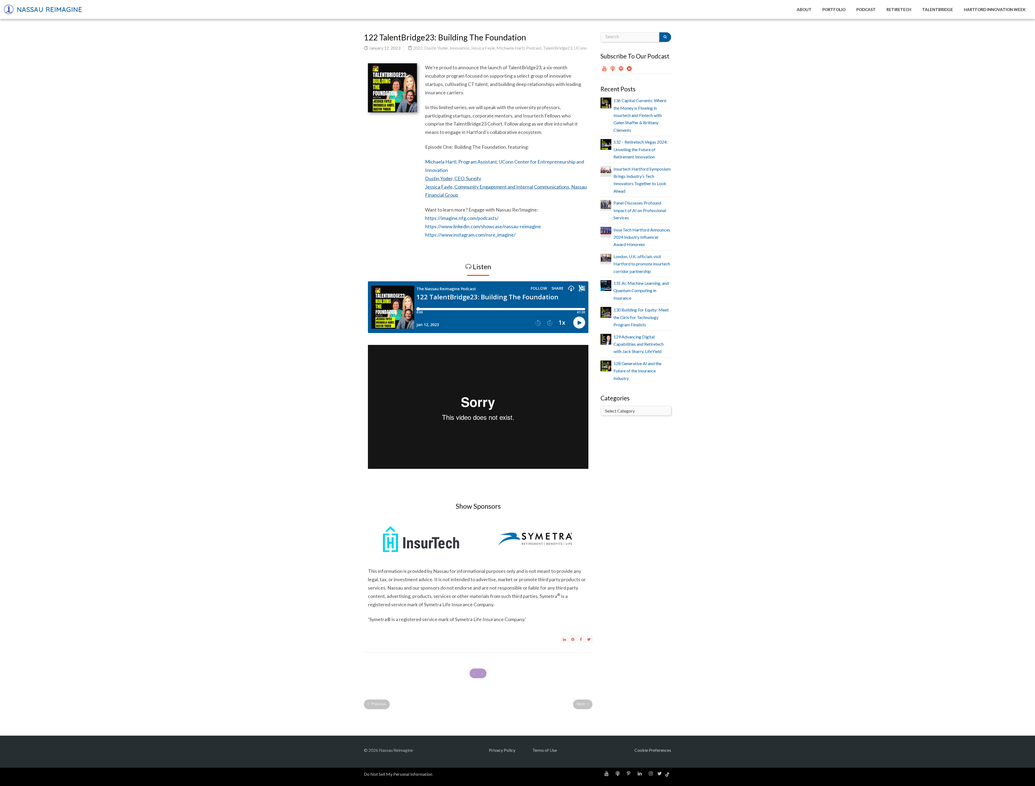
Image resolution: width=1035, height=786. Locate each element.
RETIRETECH (898, 9)
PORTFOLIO (834, 9)
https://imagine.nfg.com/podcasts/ (462, 218)
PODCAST (866, 9)
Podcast (533, 47)
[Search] (665, 37)
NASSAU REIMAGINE (48, 9)
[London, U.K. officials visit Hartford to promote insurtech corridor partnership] (606, 257)
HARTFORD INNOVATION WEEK (995, 9)
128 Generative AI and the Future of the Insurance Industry (637, 371)
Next (581, 704)
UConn (580, 47)
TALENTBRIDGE (937, 9)
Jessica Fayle (483, 47)
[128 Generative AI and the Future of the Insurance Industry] (606, 365)
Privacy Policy (502, 750)
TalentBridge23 (557, 47)
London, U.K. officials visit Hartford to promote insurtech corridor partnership (641, 264)
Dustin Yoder (436, 47)
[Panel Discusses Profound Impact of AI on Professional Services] (606, 203)
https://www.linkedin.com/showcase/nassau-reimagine (483, 226)
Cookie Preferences (652, 750)
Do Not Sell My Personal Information (398, 774)
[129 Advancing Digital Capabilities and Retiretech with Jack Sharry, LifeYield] (606, 338)
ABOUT (804, 9)
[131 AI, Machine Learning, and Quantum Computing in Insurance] (606, 285)
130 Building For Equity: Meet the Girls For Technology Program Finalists (641, 317)
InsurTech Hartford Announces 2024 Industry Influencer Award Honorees (641, 237)
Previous (378, 704)
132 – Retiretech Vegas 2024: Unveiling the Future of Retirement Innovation (640, 149)
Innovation (459, 47)
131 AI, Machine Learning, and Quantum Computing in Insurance (641, 290)
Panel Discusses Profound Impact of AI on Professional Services (639, 210)
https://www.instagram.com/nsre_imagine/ (470, 235)
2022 (418, 47)
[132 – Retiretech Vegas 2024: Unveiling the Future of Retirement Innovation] (606, 143)
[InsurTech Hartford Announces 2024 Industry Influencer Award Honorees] (606, 230)
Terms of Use (544, 750)
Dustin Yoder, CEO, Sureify (453, 178)
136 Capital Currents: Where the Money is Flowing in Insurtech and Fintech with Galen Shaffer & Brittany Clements (639, 115)
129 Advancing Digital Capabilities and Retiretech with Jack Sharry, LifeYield (638, 344)
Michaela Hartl (510, 47)
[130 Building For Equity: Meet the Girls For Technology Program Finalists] (606, 311)
